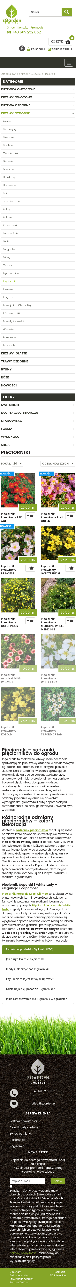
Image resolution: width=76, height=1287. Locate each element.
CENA (5, 444)
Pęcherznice (11, 273)
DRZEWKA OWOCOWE (18, 89)
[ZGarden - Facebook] (22, 48)
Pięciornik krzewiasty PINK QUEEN (52, 517)
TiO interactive (58, 1275)
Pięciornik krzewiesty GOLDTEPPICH (50, 570)
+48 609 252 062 (26, 33)
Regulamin (17, 1146)
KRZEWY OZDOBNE (15, 113)
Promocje (37, 28)
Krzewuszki (10, 225)
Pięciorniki (9, 281)
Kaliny (7, 209)
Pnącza (7, 297)
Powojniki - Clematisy (17, 305)
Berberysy (9, 129)
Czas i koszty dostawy (24, 1127)
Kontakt (23, 28)
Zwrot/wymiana (20, 1133)
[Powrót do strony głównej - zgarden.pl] (12, 14)
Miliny (6, 257)
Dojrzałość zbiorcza (19, 412)
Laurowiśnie (11, 233)
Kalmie (7, 217)
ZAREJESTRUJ (61, 49)
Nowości (9, 385)
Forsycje (8, 169)
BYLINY (6, 369)
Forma (6, 428)
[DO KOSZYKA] (30, 515)
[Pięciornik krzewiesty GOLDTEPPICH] (58, 543)
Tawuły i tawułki (13, 321)
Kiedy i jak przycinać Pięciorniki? (27, 969)
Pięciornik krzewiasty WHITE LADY (49, 678)
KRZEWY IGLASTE (14, 353)
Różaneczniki (11, 313)
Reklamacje (17, 1140)
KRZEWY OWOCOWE (17, 97)
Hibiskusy (9, 177)
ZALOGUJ (38, 49)
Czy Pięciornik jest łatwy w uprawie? (30, 979)
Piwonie (8, 289)
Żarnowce (9, 337)
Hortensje (9, 185)
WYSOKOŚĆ (10, 436)
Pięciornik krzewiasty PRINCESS (8, 570)
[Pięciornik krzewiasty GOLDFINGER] (18, 595)
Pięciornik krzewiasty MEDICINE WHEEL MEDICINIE (52, 624)
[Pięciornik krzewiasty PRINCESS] (18, 543)
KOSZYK (61, 41)
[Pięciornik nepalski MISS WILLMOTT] (18, 651)
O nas (11, 28)
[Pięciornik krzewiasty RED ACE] (18, 490)
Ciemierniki (10, 153)
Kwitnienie (10, 404)
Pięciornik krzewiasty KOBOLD (8, 731)
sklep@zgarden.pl (43, 1103)
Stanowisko (11, 420)
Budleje (8, 145)
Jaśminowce (11, 201)
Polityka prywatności (23, 1121)
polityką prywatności (23, 1253)
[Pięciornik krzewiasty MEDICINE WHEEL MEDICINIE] (58, 595)
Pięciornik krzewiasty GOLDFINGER (9, 622)
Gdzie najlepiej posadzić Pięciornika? (30, 989)
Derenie (8, 161)
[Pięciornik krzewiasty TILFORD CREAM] (58, 704)
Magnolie (9, 249)
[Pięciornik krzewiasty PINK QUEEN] (58, 490)
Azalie (7, 121)
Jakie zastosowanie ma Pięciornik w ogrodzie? (36, 999)
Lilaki (6, 241)
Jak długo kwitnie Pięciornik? (25, 959)
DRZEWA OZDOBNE (15, 105)
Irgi (5, 193)
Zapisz (58, 1181)
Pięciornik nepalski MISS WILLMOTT (11, 678)
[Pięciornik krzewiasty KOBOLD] (18, 704)
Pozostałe (9, 345)
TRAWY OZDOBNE (14, 361)
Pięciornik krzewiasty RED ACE (11, 517)
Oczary (7, 265)
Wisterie (8, 329)
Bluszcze (8, 137)
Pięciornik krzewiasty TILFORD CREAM (52, 731)
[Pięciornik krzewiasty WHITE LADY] (58, 651)
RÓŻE (5, 377)
